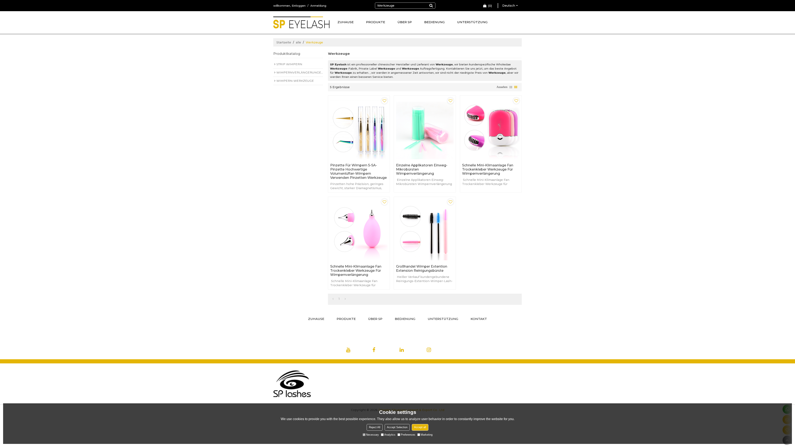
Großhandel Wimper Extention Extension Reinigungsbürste (421, 268)
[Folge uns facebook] (382, 350)
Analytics (389, 434)
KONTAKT (479, 319)
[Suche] (431, 5)
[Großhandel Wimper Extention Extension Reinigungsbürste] (424, 229)
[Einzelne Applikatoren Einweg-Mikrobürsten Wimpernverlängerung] (424, 128)
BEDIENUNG (434, 22)
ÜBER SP (405, 22)
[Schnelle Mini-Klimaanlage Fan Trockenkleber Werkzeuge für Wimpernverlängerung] (490, 128)
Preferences (408, 434)
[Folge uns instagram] (438, 350)
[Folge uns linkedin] (410, 350)
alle (298, 42)
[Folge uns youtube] (356, 350)
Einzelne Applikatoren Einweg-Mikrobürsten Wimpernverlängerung (421, 169)
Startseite (283, 42)
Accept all (420, 427)
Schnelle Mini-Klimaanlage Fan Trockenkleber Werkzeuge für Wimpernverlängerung (487, 169)
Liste (510, 87)
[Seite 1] (333, 299)
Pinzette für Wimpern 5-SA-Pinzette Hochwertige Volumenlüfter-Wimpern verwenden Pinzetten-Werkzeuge (358, 171)
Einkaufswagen (490, 6)
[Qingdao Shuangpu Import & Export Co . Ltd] (301, 24)
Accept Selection (397, 427)
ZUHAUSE (345, 22)
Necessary (372, 434)
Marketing (426, 434)
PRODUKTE (375, 22)
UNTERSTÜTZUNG (472, 22)
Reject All (374, 427)
